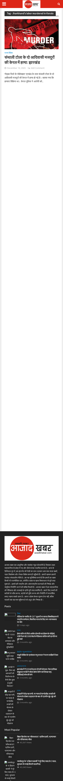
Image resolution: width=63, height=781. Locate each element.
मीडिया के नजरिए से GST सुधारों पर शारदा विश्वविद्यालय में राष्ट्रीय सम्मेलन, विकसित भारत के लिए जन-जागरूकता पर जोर (37, 619)
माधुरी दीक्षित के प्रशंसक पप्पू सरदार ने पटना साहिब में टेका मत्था (37, 656)
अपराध (19, 666)
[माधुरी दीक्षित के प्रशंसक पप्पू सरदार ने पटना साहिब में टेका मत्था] (10, 655)
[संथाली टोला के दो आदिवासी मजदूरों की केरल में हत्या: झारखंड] (32, 33)
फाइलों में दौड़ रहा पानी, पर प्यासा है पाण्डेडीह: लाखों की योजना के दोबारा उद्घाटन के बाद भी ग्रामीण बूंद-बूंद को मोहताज (36, 696)
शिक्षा (19, 613)
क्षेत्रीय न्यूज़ (21, 652)
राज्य (6, 53)
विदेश (11, 53)
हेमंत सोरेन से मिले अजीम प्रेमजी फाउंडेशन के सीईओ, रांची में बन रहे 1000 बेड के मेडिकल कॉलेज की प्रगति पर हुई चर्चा (37, 636)
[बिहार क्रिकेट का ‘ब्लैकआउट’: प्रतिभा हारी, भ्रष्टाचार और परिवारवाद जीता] (10, 747)
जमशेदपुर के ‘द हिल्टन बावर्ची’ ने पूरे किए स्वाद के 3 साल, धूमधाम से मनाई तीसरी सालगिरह (36, 762)
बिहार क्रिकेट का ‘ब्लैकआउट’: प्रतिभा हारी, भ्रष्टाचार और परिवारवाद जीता (36, 738)
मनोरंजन (29, 652)
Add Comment (37, 68)
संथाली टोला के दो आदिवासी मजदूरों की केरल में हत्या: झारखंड (30, 60)
